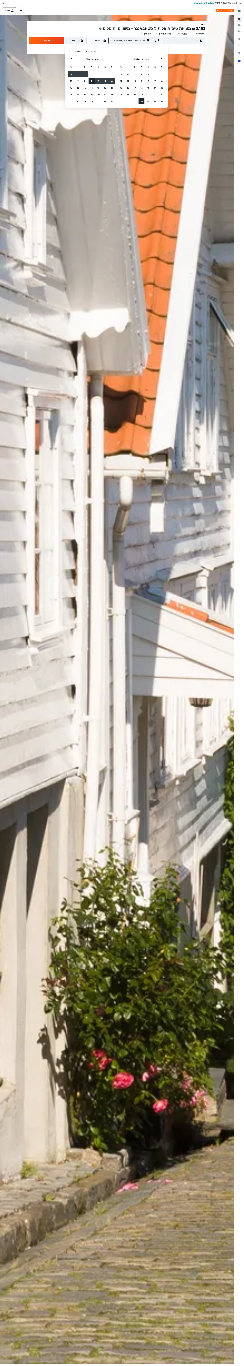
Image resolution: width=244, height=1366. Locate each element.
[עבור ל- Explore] (239, 39)
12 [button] (121, 81)
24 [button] (134, 94)
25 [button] (128, 94)
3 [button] (134, 74)
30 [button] (141, 101)
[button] (3, 3)
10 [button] (135, 81)
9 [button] (141, 81)
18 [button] (128, 87)
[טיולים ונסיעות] (239, 53)
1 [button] (148, 74)
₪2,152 (198, 28)
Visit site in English (204, 3)
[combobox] (198, 33)
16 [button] (141, 87)
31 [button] (71, 101)
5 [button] (121, 74)
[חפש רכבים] (239, 31)
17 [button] (135, 87)
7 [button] (155, 81)
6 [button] (162, 81)
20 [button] (161, 94)
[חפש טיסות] (239, 19)
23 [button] (141, 94)
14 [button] (155, 87)
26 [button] (121, 94)
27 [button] (162, 101)
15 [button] (148, 87)
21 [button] (155, 94)
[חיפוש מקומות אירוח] (239, 25)
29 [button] (148, 101)
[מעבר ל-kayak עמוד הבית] (225, 10)
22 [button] (148, 94)
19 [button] (121, 87)
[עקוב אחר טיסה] (239, 45)
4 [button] (128, 74)
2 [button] (141, 74)
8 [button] (148, 81)
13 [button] (162, 87)
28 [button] (155, 101)
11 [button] (128, 81)
